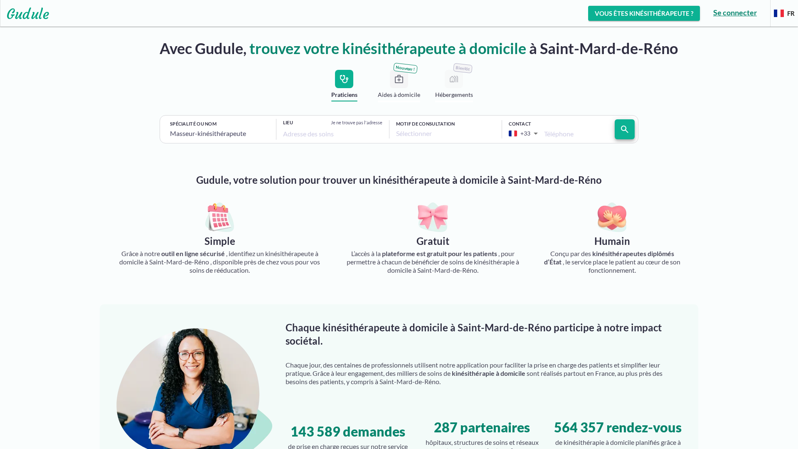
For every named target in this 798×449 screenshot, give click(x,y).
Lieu (288, 122)
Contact (520, 123)
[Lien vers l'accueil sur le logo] (24, 13)
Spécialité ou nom (193, 123)
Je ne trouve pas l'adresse (356, 122)
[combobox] (219, 133)
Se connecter (735, 12)
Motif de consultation (425, 123)
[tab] (344, 87)
